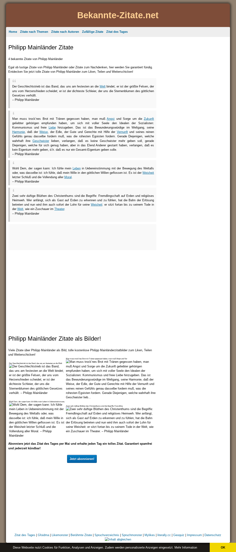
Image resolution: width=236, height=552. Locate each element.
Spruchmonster (132, 535)
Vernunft (122, 132)
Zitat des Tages (117, 31)
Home (13, 31)
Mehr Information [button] (185, 547)
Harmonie (18, 132)
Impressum (194, 535)
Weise (43, 132)
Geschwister (40, 141)
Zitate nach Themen (34, 31)
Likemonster (60, 535)
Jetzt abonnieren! (82, 459)
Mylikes (150, 535)
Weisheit (148, 172)
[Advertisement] (66, 103)
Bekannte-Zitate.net (118, 15)
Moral (68, 177)
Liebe (52, 127)
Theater (59, 209)
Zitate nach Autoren (65, 31)
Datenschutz (212, 535)
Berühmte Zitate (81, 535)
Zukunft (149, 118)
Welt (103, 86)
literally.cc (164, 535)
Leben (77, 168)
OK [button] (223, 547)
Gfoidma (43, 535)
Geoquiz (178, 535)
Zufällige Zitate (92, 31)
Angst (111, 118)
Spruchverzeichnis (106, 535)
